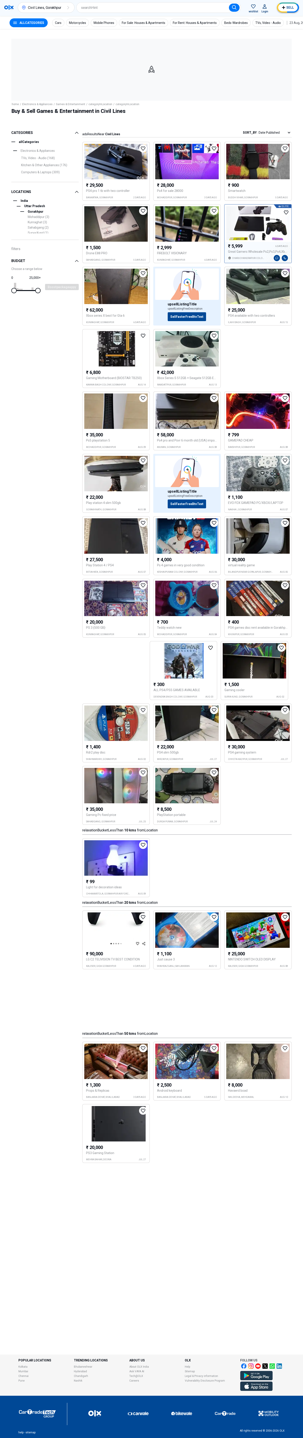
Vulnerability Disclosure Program (205, 1380)
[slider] (14, 290)
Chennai (23, 1376)
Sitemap (190, 1371)
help (21, 1432)
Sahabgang (38, 227)
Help (187, 1366)
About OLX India (139, 1366)
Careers (134, 1380)
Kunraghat (37, 222)
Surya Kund (38, 233)
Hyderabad (80, 1371)
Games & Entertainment (70, 104)
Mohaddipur (38, 217)
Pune (21, 1380)
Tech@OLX (136, 1376)
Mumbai (23, 1371)
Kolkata (23, 1366)
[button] (68, 7)
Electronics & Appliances (37, 104)
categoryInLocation (100, 104)
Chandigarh (81, 1376)
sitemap (30, 1432)
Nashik (78, 1380)
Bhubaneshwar (83, 1366)
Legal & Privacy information (201, 1376)
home (15, 104)
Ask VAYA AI (136, 1371)
